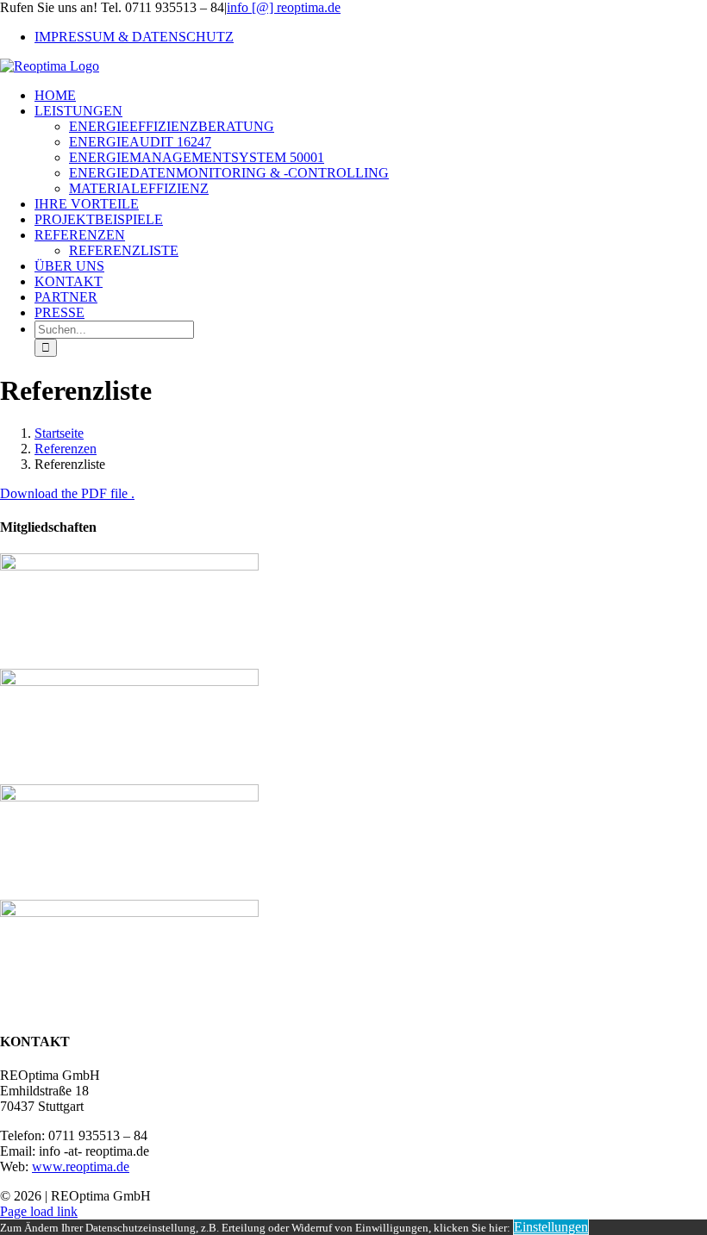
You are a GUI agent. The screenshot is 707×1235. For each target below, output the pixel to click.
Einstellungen (551, 1226)
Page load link (39, 1211)
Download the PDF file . (67, 493)
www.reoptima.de (80, 1166)
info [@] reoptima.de (284, 7)
